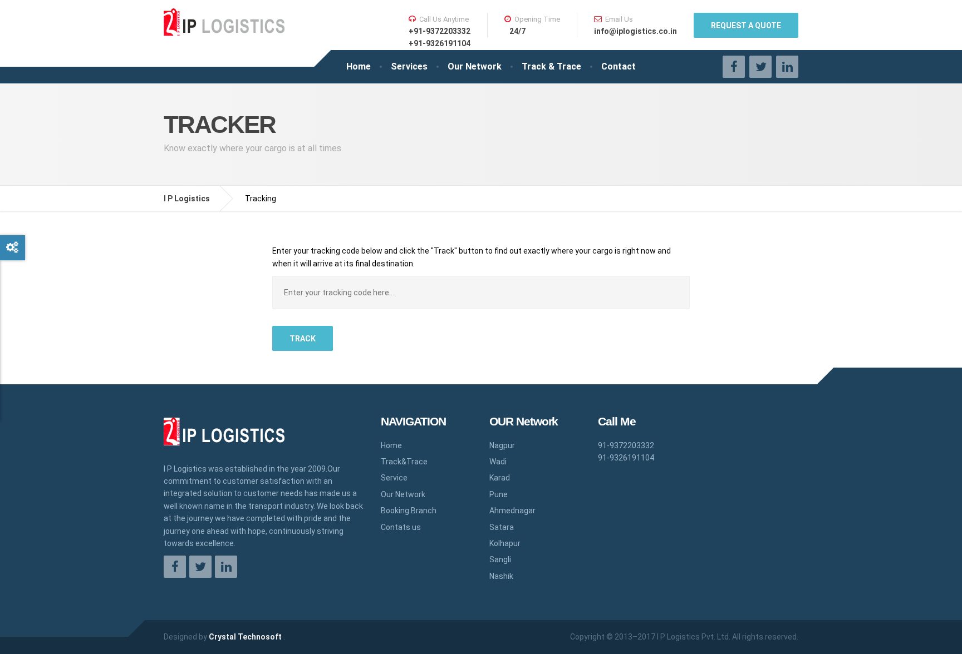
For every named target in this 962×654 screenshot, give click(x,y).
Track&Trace (404, 461)
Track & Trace (551, 66)
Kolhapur (505, 543)
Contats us (401, 527)
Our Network (475, 66)
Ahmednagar (512, 510)
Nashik (501, 576)
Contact (618, 66)
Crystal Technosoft (246, 636)
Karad (499, 477)
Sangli (500, 559)
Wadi (498, 461)
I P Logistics (187, 198)
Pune (498, 494)
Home (358, 66)
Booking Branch (408, 510)
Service (394, 477)
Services (409, 66)
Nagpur (502, 445)
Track (302, 338)
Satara (501, 527)
